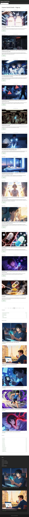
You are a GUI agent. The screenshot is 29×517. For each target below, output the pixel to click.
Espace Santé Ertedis (6, 1)
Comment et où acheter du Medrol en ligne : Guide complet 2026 (10, 342)
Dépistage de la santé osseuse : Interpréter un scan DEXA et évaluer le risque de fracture (13, 173)
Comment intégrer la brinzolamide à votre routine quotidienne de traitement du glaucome (14, 223)
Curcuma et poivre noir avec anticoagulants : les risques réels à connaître (14, 296)
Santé (14, 316)
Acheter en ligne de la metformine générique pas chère (9, 364)
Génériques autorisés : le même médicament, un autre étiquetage (12, 27)
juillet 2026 (14, 439)
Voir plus (4, 30)
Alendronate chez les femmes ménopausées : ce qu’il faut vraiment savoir (13, 198)
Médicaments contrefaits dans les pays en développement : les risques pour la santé (14, 125)
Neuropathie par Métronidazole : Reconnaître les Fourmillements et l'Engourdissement (11, 149)
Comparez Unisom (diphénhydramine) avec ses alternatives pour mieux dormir (14, 272)
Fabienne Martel (3, 34)
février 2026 (14, 445)
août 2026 (14, 438)
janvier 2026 (14, 446)
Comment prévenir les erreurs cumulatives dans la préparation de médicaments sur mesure (14, 76)
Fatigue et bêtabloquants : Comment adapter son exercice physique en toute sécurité (13, 409)
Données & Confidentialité (5, 463)
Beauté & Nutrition (14, 315)
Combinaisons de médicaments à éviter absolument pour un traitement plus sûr (13, 101)
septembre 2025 (14, 451)
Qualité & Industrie (14, 317)
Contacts (3, 464)
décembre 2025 (14, 447)
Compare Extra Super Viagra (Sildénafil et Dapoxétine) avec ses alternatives (14, 248)
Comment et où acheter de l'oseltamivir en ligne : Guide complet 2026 (11, 431)
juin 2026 (14, 440)
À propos (3, 459)
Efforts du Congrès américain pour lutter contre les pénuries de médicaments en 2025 (14, 51)
